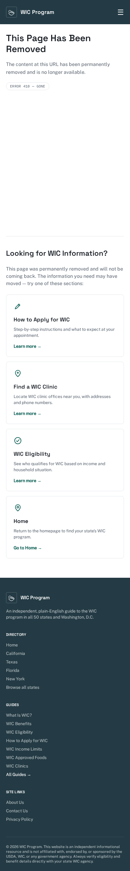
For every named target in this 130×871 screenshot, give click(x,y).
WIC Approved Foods (26, 757)
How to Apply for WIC (27, 740)
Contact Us (17, 810)
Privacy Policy (19, 819)
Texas (12, 661)
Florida (12, 670)
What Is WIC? (19, 715)
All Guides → (18, 774)
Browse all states (22, 687)
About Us (15, 802)
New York (15, 678)
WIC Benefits (18, 723)
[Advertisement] (65, 168)
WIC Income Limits (24, 749)
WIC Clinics (17, 766)
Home (12, 645)
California (15, 653)
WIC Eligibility (19, 732)
